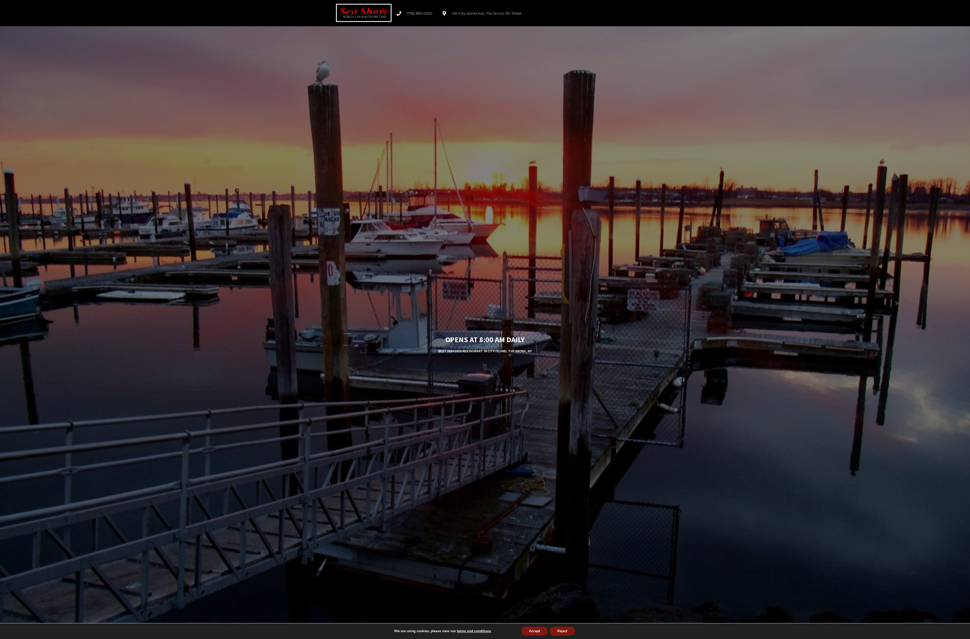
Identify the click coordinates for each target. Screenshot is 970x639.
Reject (562, 631)
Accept (534, 631)
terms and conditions (474, 631)
